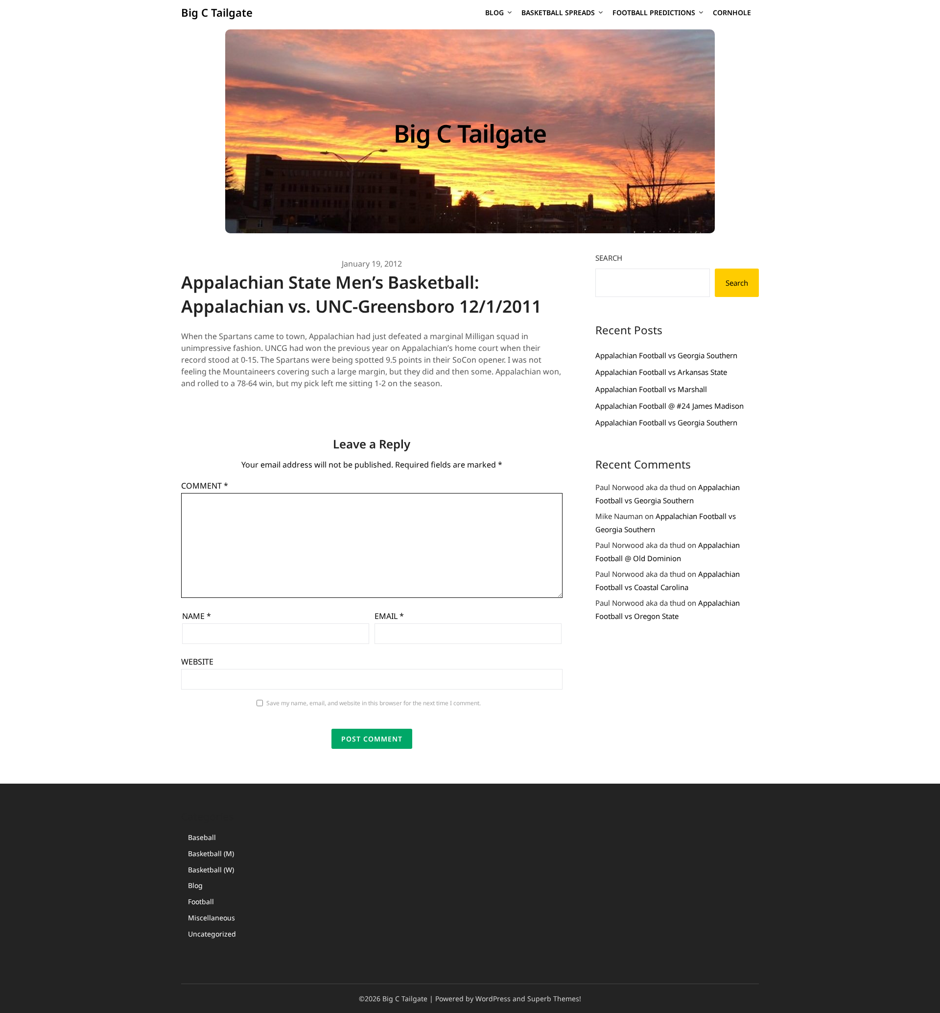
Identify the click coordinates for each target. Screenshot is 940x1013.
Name (196, 616)
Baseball (202, 837)
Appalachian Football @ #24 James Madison (669, 406)
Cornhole (732, 12)
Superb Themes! (554, 998)
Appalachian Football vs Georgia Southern (666, 355)
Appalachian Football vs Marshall (651, 389)
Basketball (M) (211, 853)
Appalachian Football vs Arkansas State (661, 372)
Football (201, 901)
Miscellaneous (211, 917)
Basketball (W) (211, 869)
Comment (204, 485)
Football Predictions (653, 12)
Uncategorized (212, 934)
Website (197, 661)
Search (608, 258)
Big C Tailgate (217, 12)
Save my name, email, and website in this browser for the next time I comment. (373, 703)
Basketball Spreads (558, 12)
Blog (494, 12)
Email (389, 616)
